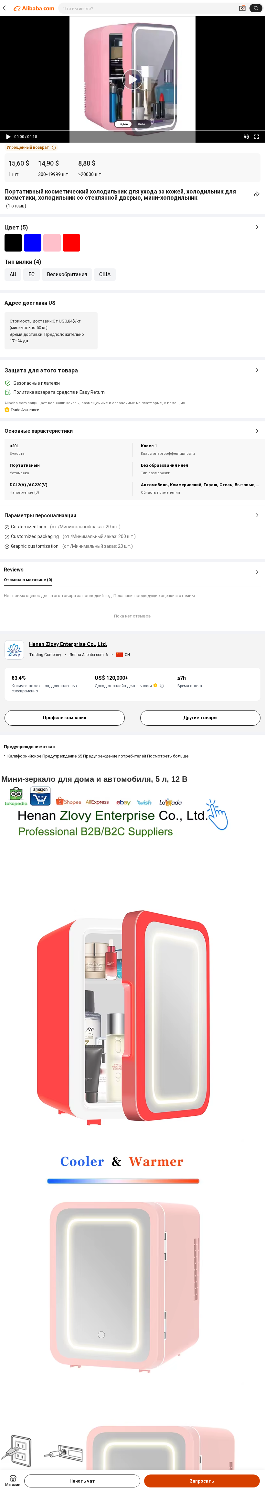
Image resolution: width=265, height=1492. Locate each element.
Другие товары (200, 717)
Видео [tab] (123, 124)
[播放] (8, 136)
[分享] (256, 194)
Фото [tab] (141, 124)
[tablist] (132, 124)
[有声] (246, 136)
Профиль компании (64, 717)
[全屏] (256, 136)
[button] (31, 147)
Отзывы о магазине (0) (28, 579)
